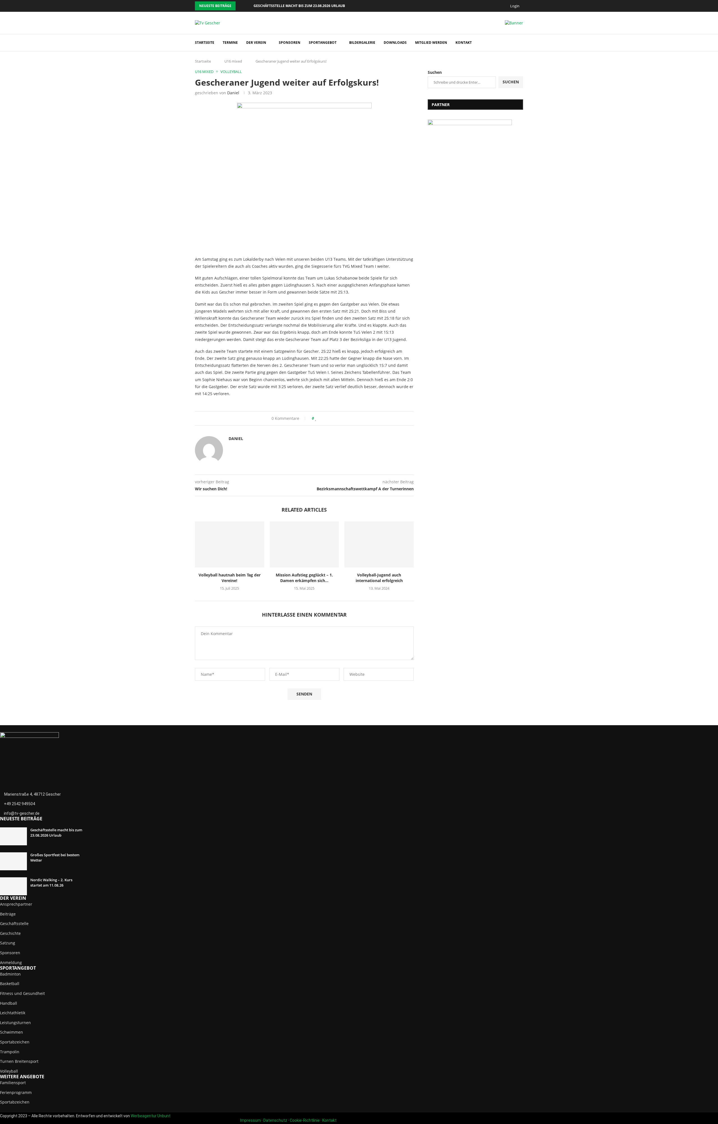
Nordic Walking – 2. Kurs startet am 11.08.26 (51, 882)
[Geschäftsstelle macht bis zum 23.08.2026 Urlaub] (13, 836)
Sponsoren (289, 42)
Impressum (250, 1120)
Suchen (435, 72)
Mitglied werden (431, 42)
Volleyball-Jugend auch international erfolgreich (379, 577)
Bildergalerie (362, 42)
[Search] (520, 42)
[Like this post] (316, 418)
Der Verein (256, 42)
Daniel (233, 92)
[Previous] (241, 5)
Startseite (204, 42)
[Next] (248, 5)
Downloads (395, 42)
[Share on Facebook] (321, 418)
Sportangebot (323, 42)
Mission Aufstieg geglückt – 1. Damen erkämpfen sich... (304, 577)
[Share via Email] (337, 418)
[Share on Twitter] (326, 418)
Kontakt (463, 42)
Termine (230, 42)
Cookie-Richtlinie (305, 1120)
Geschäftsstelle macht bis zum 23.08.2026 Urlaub (299, 5)
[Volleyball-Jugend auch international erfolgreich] (379, 544)
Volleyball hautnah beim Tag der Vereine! (230, 577)
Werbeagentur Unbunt (151, 1116)
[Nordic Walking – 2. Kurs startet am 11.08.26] (13, 886)
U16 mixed (233, 61)
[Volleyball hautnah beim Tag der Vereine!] (229, 544)
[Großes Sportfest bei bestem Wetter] (13, 861)
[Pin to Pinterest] (332, 418)
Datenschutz (275, 1120)
